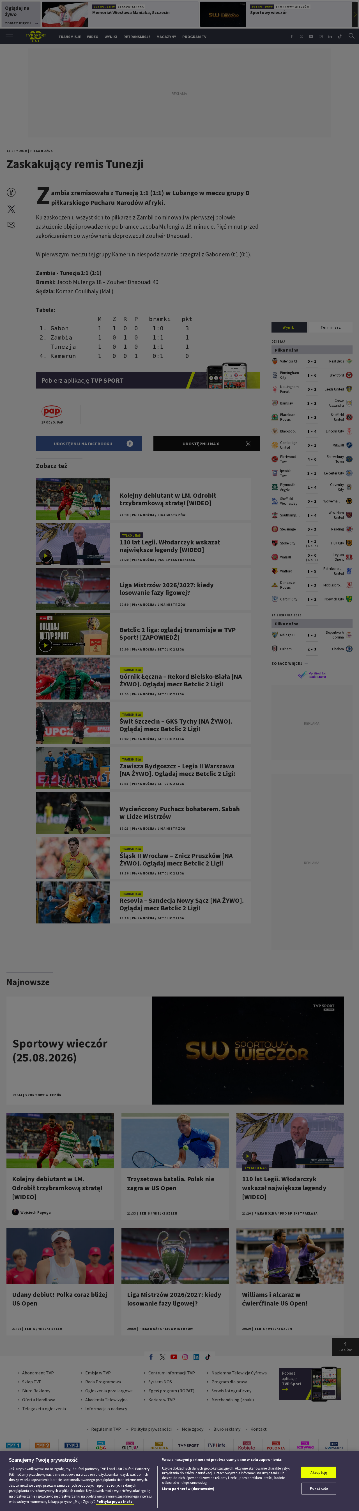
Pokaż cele (319, 1488)
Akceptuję (318, 1472)
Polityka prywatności (115, 1501)
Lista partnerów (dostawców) (188, 1488)
